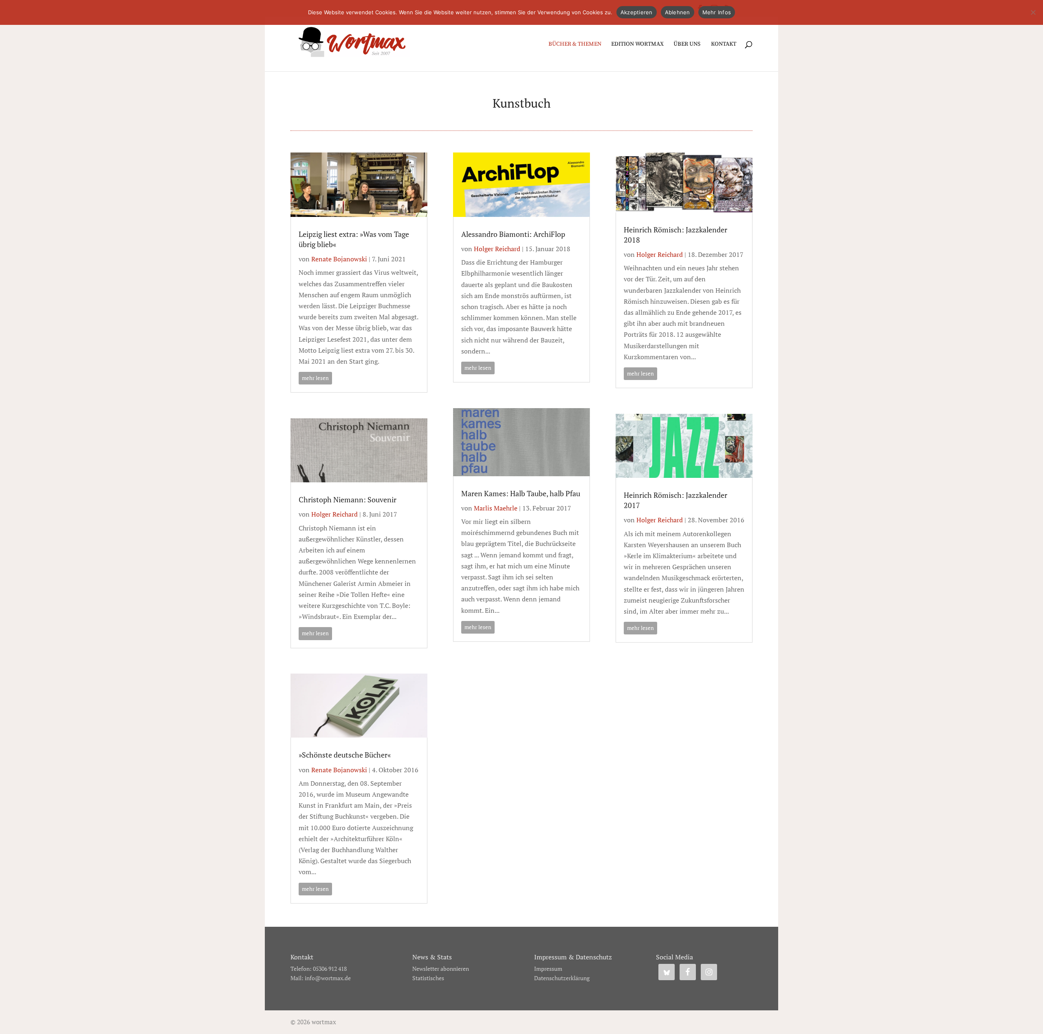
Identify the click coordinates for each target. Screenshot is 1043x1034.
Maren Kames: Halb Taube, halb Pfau (520, 493)
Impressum (548, 968)
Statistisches (428, 978)
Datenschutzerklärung (562, 978)
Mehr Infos (716, 12)
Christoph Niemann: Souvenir (347, 499)
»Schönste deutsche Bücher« (345, 755)
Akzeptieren (637, 12)
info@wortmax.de (328, 978)
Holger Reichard (334, 514)
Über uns (686, 44)
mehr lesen (315, 378)
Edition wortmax (637, 44)
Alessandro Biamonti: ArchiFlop (513, 234)
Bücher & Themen (574, 44)
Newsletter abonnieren (440, 968)
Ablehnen (677, 12)
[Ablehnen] (1033, 12)
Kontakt (723, 44)
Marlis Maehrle (495, 508)
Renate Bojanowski (339, 258)
